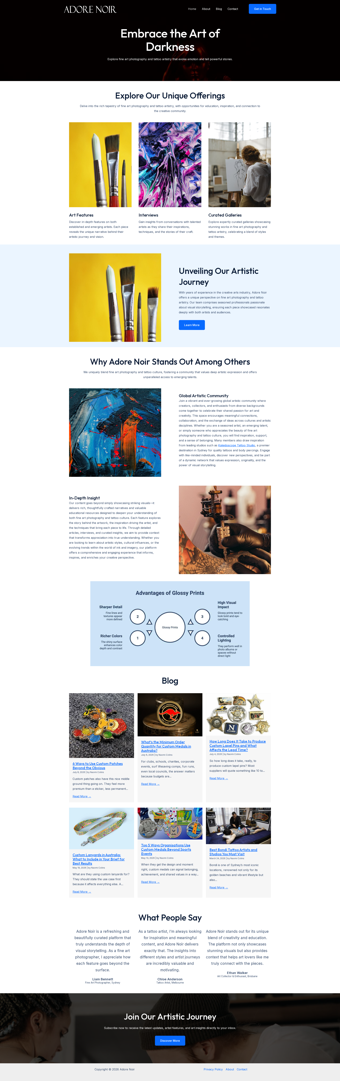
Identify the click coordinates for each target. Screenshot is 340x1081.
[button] (260, 9)
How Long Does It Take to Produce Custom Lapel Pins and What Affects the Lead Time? (237, 745)
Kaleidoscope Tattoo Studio (236, 445)
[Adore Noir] (90, 8)
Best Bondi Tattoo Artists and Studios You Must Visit (233, 851)
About (206, 9)
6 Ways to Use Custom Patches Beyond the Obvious (98, 765)
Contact (233, 9)
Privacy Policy (213, 1069)
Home (192, 9)
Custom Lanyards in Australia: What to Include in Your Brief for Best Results (99, 859)
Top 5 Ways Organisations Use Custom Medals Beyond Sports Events (166, 849)
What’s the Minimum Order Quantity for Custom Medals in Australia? (166, 746)
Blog (219, 9)
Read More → (82, 796)
